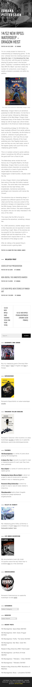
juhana (19, 46)
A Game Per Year (12, 250)
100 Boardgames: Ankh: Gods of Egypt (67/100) (13, 634)
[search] (30, 13)
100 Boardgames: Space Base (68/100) (13, 629)
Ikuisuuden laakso (7, 528)
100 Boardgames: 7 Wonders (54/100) (13, 663)
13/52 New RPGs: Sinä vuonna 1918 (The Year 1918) (7, 316)
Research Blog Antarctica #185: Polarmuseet (15, 649)
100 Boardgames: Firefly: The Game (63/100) (15, 639)
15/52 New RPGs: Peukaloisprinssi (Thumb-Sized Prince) (22, 316)
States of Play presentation (11, 265)
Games (23, 250)
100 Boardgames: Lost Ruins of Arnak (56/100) (13, 654)
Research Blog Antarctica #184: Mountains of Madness (15, 668)
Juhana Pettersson (11, 12)
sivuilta (3, 403)
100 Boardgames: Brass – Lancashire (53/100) (16, 673)
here (7, 366)
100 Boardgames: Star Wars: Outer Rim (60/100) (13, 644)
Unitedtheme (18, 683)
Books (19, 250)
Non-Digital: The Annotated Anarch (14, 277)
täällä (15, 597)
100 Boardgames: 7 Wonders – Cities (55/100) (15, 659)
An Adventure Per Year (21, 58)
